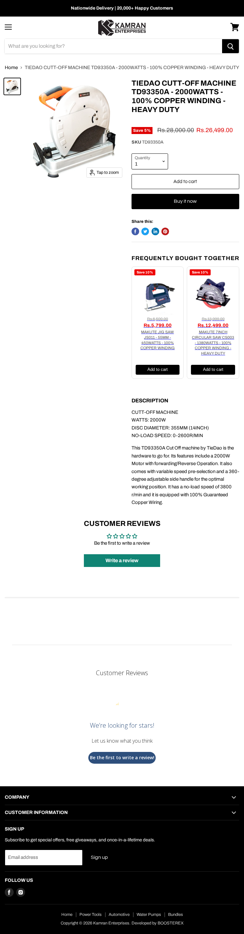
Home (11, 67)
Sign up (99, 857)
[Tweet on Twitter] (145, 231)
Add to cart (157, 369)
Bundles (175, 914)
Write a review (122, 560)
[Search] (230, 46)
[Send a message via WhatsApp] (10, 923)
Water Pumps (149, 914)
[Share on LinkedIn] (155, 231)
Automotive (119, 914)
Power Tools (90, 914)
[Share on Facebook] (135, 231)
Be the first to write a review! (122, 757)
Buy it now (185, 201)
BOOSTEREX (171, 923)
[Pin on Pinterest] (165, 231)
